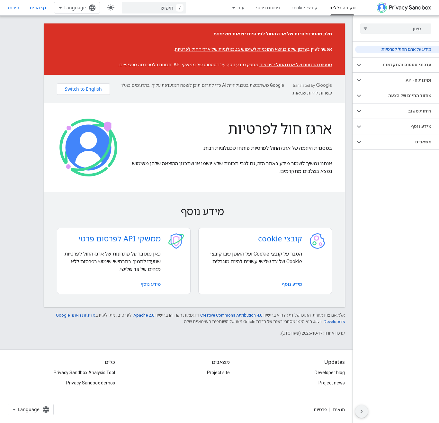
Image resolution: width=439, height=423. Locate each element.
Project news (331, 382)
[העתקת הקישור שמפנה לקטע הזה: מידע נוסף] (171, 212)
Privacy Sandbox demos (90, 382)
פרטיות (320, 409)
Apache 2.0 (143, 315)
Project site (218, 372)
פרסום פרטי (268, 7)
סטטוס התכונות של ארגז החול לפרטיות (295, 64)
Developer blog (330, 372)
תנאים (339, 409)
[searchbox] (395, 28)
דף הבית (38, 7)
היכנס (13, 7)
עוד (240, 7)
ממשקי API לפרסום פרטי (119, 238)
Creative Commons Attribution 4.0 (231, 315)
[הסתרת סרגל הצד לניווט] (361, 411)
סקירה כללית (342, 7)
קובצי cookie (304, 7)
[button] (401, 65)
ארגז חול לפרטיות (280, 128)
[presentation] (194, 211)
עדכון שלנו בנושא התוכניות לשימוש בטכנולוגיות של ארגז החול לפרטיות (241, 49)
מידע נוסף (292, 284)
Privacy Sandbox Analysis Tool (84, 372)
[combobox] (154, 8)
